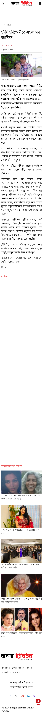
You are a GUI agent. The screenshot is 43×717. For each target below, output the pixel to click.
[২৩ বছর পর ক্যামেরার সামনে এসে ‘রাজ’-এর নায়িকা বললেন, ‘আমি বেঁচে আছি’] (21, 487)
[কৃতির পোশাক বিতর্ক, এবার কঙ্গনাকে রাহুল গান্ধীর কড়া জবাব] (21, 623)
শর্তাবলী (29, 668)
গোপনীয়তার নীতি (18, 668)
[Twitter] (16, 696)
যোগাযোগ (6, 668)
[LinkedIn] (28, 696)
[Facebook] (10, 696)
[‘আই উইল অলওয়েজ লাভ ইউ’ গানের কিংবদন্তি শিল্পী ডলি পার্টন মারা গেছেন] (21, 590)
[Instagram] (34, 696)
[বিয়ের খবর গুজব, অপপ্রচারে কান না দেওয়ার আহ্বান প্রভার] (21, 521)
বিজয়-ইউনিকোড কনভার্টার (11, 672)
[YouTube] (22, 696)
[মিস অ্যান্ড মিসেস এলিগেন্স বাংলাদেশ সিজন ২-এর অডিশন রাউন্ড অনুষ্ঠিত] (21, 555)
